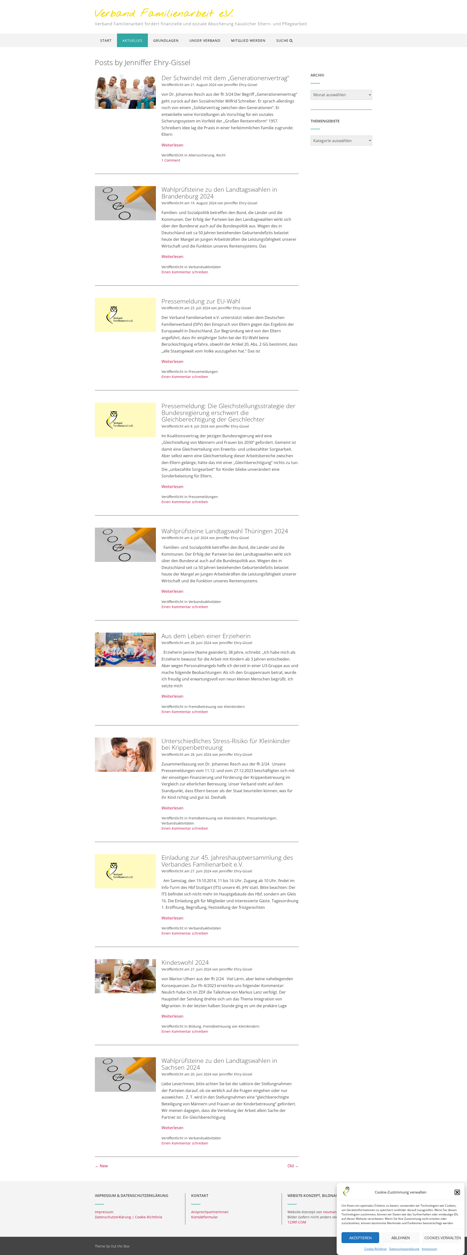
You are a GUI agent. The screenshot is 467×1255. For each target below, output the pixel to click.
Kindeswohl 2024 (185, 962)
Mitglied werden (248, 40)
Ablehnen (400, 1237)
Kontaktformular (204, 1217)
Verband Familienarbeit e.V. (164, 14)
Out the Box (120, 1246)
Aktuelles (132, 40)
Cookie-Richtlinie (375, 1249)
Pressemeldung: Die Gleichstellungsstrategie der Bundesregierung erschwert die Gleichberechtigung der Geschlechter (229, 412)
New (101, 1166)
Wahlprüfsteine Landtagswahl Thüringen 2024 (225, 531)
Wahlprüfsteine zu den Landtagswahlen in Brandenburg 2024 (219, 192)
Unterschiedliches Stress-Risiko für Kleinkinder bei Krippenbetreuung (226, 744)
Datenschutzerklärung (404, 1249)
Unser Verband (204, 40)
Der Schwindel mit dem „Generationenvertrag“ (225, 78)
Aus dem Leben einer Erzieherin (206, 636)
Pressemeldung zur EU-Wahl (201, 301)
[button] (457, 1192)
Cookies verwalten (442, 1237)
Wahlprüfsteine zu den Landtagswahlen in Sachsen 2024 (219, 1063)
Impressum (429, 1249)
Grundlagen (166, 40)
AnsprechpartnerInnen (210, 1212)
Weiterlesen (172, 145)
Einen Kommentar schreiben (185, 272)
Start (106, 40)
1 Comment (171, 160)
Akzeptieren (360, 1237)
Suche (282, 40)
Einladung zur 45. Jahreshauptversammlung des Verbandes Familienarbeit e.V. (227, 860)
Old (293, 1166)
